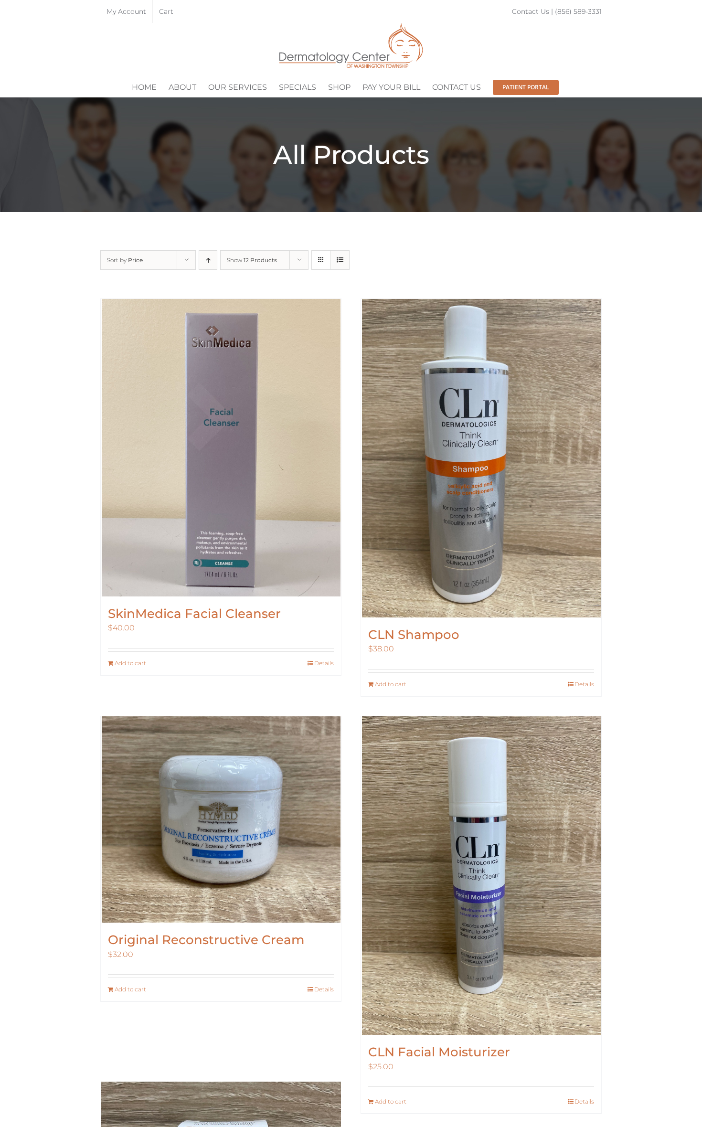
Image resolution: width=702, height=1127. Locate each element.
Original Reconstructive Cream (206, 939)
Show (252, 260)
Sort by (125, 260)
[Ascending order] (208, 260)
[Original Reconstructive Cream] (221, 819)
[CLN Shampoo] (481, 458)
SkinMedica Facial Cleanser (194, 613)
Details (324, 663)
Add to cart (130, 663)
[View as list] (339, 260)
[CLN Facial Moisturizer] (481, 875)
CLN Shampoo (413, 634)
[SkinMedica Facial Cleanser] (221, 447)
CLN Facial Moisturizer (439, 1052)
